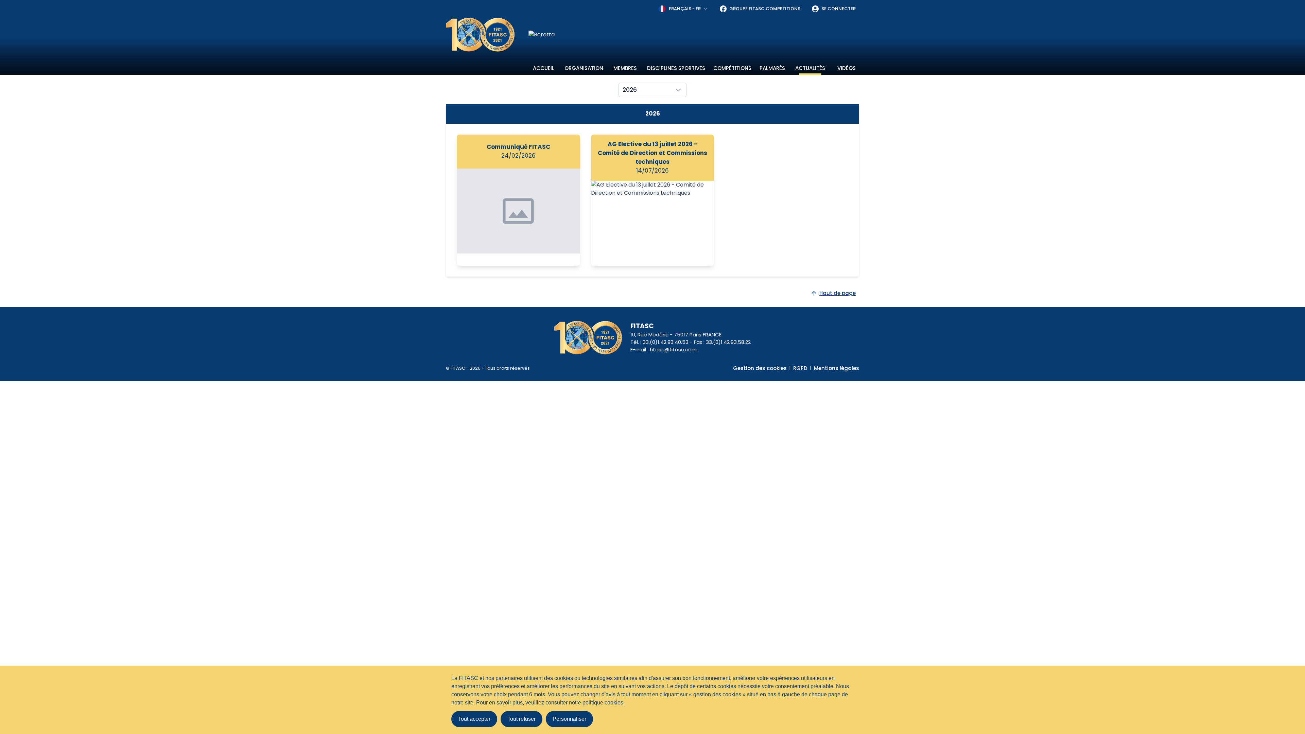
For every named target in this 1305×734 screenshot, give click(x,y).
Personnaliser (569, 719)
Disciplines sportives (676, 68)
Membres (625, 68)
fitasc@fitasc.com (673, 349)
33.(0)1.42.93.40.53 (666, 342)
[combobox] (683, 9)
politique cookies (602, 702)
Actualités (810, 68)
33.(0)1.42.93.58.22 (728, 342)
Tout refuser (521, 719)
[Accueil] (480, 35)
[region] (693, 35)
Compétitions (732, 68)
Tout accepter (474, 719)
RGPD (800, 368)
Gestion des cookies (760, 368)
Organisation (583, 68)
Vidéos (846, 68)
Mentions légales (836, 368)
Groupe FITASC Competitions (764, 8)
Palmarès (772, 68)
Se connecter (838, 8)
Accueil (543, 68)
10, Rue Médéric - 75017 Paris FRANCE (675, 334)
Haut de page (837, 293)
